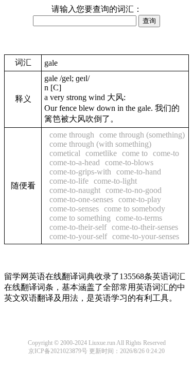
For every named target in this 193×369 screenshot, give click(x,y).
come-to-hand (138, 171)
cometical (64, 153)
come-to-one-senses (81, 199)
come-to (166, 153)
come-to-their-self (78, 227)
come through (71, 134)
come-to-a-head (74, 162)
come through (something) (142, 134)
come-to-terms (139, 217)
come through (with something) (100, 144)
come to (135, 153)
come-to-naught (74, 190)
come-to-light (115, 181)
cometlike (101, 153)
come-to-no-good (134, 190)
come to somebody (134, 208)
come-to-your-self (78, 236)
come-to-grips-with (80, 171)
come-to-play (139, 199)
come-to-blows (129, 162)
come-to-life (69, 181)
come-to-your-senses (145, 236)
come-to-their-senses (145, 227)
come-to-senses (74, 208)
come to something (80, 217)
